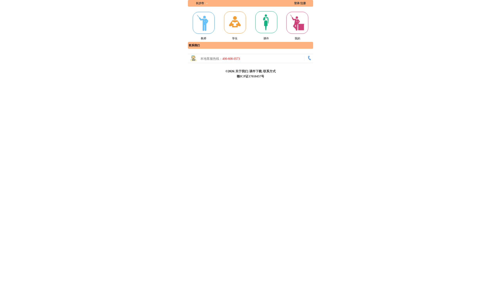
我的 (297, 38)
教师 (203, 38)
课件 (266, 38)
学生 (235, 38)
